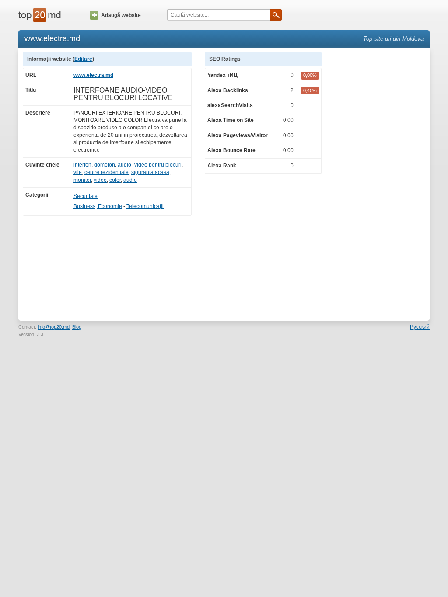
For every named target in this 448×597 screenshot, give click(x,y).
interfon (82, 165)
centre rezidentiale (106, 172)
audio (130, 180)
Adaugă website (121, 15)
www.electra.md (93, 75)
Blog (76, 327)
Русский (420, 327)
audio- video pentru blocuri (150, 165)
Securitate (86, 196)
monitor (82, 180)
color (115, 180)
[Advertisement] (380, 183)
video (100, 180)
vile (78, 172)
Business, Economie (98, 206)
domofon (104, 165)
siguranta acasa (150, 172)
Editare (83, 59)
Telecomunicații (145, 206)
